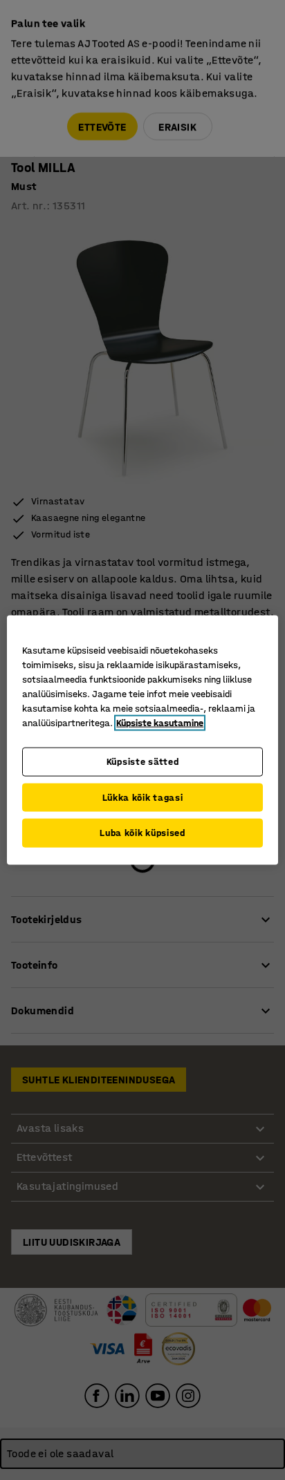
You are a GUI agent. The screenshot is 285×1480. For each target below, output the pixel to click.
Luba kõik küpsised (142, 833)
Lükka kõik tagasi (142, 797)
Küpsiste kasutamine (159, 723)
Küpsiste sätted (143, 762)
